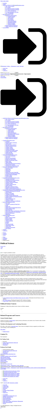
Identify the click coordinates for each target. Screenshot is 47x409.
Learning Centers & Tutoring (11, 151)
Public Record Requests (7, 402)
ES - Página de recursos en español (12, 8)
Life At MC (7, 203)
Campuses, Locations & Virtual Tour (12, 204)
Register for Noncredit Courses (11, 160)
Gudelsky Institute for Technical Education (13, 196)
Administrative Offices (9, 225)
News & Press (8, 228)
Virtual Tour (5, 392)
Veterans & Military (11, 24)
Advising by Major (9, 183)
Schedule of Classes (9, 199)
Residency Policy (8, 175)
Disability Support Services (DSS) (12, 187)
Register (4, 391)
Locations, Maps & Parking (8, 390)
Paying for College (9, 168)
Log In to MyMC (8, 176)
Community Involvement (10, 227)
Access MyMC (6, 27)
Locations (5, 3)
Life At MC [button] (5, 202)
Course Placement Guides (10, 181)
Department (5, 344)
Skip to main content (4, 1)
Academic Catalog (9, 147)
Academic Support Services (10, 184)
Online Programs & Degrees (10, 145)
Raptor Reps (7, 214)
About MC (7, 216)
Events (6, 205)
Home (4, 237)
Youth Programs (8, 192)
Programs (5, 239)
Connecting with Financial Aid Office (12, 173)
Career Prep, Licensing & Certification (12, 201)
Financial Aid (8, 170)
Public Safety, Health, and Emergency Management (15, 210)
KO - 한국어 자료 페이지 (10, 10)
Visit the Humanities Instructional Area (7, 353)
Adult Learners (11, 17)
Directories (5, 388)
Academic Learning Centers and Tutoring (8, 356)
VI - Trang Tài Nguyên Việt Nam (11, 12)
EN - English (7, 7)
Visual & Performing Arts (10, 198)
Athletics (4, 229)
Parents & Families (11, 23)
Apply (1, 247)
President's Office (8, 219)
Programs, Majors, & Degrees (11, 142)
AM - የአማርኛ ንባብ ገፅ (9, 6)
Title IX (4, 403)
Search (1, 72)
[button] (13, 5)
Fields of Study (3, 360)
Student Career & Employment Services (13, 188)
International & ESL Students (13, 134)
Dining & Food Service (9, 213)
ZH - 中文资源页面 (9, 13)
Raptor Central (8, 161)
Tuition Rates (8, 169)
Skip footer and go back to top (6, 363)
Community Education (9, 194)
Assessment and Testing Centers (11, 150)
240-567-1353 (5, 351)
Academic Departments (9, 149)
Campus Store (5, 386)
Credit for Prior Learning (10, 164)
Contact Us (5, 70)
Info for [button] (4, 14)
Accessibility (5, 394)
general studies (12, 320)
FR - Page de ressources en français (12, 9)
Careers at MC (8, 226)
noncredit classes (14, 326)
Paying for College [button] (6, 166)
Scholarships (7, 171)
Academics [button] (5, 140)
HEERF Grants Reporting (8, 396)
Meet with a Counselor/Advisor (11, 186)
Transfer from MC (8, 152)
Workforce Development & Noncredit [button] (10, 190)
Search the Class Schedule (10, 158)
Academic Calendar (9, 148)
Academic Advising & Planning (11, 182)
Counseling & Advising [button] (7, 177)
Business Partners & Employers (11, 25)
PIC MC (7, 223)
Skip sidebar (2, 329)
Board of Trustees (8, 218)
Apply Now (5, 68)
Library (4, 4)
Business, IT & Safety (9, 193)
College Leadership (9, 220)
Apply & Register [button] (6, 154)
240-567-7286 (5, 343)
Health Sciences (8, 197)
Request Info (2, 246)
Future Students (11, 19)
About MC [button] (5, 215)
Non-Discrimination (7, 397)
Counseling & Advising (10, 179)
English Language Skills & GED (11, 195)
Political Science (6, 331)
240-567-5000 (6, 382)
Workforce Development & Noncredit (12, 191)
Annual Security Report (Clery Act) (10, 395)
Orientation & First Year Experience (12, 180)
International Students (12, 22)
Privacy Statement (6, 400)
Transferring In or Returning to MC (12, 165)
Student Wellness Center (10, 208)
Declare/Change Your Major (5, 359)
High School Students (12, 21)
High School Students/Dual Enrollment (13, 163)
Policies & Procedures (7, 399)
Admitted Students (11, 16)
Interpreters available (14, 382)
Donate (4, 69)
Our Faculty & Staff (9, 153)
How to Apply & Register (10, 155)
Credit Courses (8, 143)
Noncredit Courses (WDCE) (10, 144)
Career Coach (5, 301)
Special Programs (8, 209)
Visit (1, 248)
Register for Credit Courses (10, 159)
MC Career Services (7, 300)
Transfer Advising (8, 185)
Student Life (7, 206)
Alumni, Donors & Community (11, 26)
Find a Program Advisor (5, 357)
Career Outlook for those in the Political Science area (16, 297)
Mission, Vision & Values (10, 217)
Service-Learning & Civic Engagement (12, 212)
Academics (7, 141)
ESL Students (10, 18)
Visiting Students (8, 162)
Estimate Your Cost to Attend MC (11, 172)
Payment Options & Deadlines (11, 174)
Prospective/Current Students (11, 15)
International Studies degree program (12, 273)
